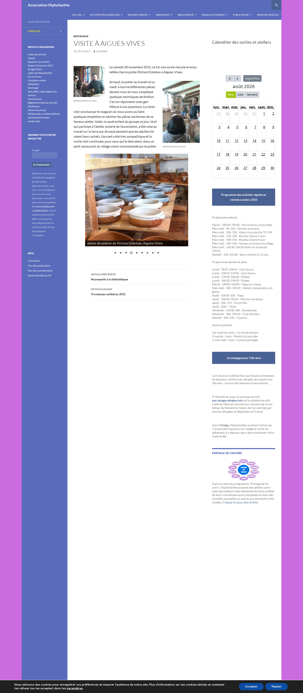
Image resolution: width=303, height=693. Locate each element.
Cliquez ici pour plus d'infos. (241, 502)
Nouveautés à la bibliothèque (109, 277)
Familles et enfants (213, 14)
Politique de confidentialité (42, 113)
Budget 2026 (35, 69)
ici (224, 436)
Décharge (33, 87)
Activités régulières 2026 (105, 14)
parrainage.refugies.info (227, 400)
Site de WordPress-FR (39, 275)
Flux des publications (39, 265)
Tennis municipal (37, 110)
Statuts (31, 58)
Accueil (77, 14)
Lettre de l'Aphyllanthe (40, 72)
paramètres (75, 688)
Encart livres (34, 76)
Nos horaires (35, 98)
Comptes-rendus (37, 80)
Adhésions (33, 84)
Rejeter (276, 686)
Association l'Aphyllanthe (49, 5)
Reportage (81, 36)
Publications (241, 14)
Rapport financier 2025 (40, 65)
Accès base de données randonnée (44, 117)
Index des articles (268, 14)
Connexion (34, 260)
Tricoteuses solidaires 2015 (108, 292)
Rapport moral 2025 (39, 61)
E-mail (36, 150)
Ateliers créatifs (138, 14)
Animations (162, 14)
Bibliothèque (186, 14)
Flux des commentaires (40, 270)
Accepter (251, 686)
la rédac (102, 51)
